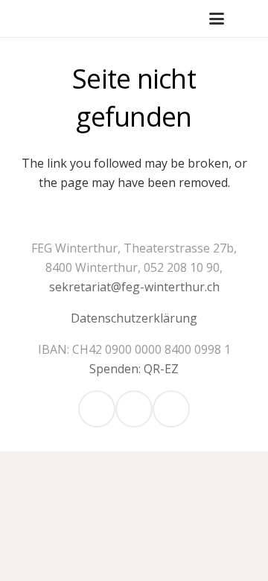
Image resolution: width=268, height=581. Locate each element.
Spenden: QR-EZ (134, 369)
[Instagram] (96, 409)
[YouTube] (171, 409)
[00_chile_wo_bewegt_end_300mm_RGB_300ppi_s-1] (27, 18)
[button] (217, 18)
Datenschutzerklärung (134, 318)
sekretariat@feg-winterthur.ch (134, 287)
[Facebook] (134, 409)
